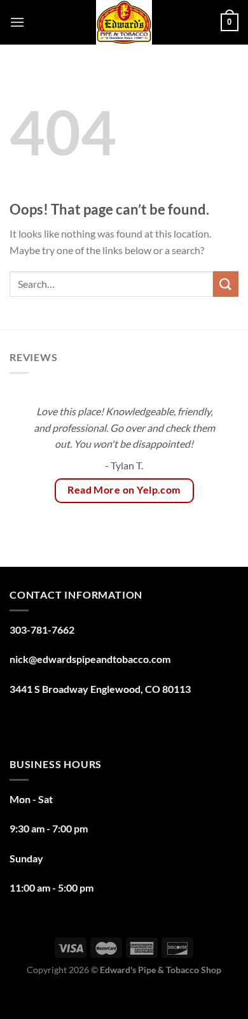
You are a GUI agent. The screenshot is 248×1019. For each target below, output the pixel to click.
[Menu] (17, 22)
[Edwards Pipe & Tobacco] (124, 22)
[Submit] (225, 283)
